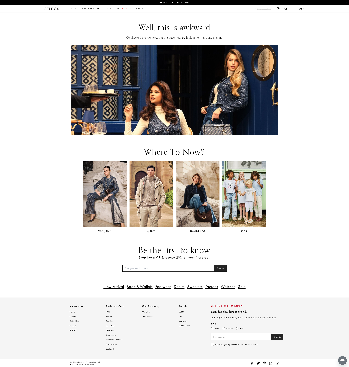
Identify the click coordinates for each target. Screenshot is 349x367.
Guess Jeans (137, 9)
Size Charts (110, 326)
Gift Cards (110, 330)
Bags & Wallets (140, 286)
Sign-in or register (264, 9)
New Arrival (113, 286)
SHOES (100, 9)
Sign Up (277, 336)
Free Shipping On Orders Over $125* (174, 2)
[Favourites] (294, 9)
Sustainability (147, 316)
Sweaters (194, 286)
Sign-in (72, 312)
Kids (117, 9)
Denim (179, 286)
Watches (228, 286)
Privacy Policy (111, 344)
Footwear (163, 286)
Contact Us (110, 349)
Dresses (211, 286)
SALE (124, 9)
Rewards (73, 326)
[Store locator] (278, 9)
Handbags (88, 9)
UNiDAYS (74, 330)
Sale (242, 286)
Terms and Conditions (114, 340)
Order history (75, 321)
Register (73, 316)
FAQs (108, 312)
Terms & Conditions (76, 364)
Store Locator (111, 335)
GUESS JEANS (184, 326)
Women (75, 9)
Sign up (220, 268)
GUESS (181, 312)
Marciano (182, 321)
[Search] (286, 9)
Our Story (146, 312)
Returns (109, 316)
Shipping (109, 321)
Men (109, 9)
